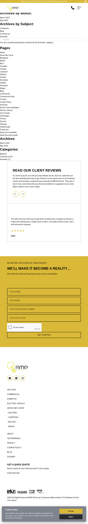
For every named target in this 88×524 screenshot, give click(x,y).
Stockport (4, 85)
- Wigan (10, 426)
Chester (3, 69)
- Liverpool (13, 417)
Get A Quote (5, 113)
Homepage (4, 116)
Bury (2, 63)
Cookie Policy (5, 102)
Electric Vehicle (6, 110)
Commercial (5, 34)
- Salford (12, 413)
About (2, 52)
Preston (3, 77)
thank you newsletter (8, 132)
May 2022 (4, 20)
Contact (3, 99)
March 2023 (5, 18)
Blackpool (4, 58)
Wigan (2, 88)
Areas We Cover (6, 55)
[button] (15, 194)
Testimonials (5, 127)
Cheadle (3, 66)
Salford (3, 83)
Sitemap (3, 124)
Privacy (3, 119)
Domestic (4, 37)
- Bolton (11, 422)
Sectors (3, 121)
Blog (2, 31)
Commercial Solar (7, 96)
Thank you (4, 130)
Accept (71, 511)
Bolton (2, 61)
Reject (71, 517)
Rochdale (4, 80)
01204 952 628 (13, 473)
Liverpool (4, 72)
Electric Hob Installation (9, 108)
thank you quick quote (9, 135)
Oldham (3, 74)
